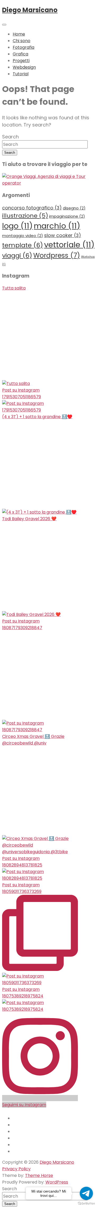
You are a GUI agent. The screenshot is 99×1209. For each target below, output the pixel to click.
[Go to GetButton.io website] (86, 1203)
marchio (57, 225)
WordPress (56, 1182)
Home (19, 34)
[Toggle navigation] (4, 24)
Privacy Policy (16, 1169)
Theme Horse (39, 1175)
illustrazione (25, 216)
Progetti (21, 61)
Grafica (20, 54)
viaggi (17, 255)
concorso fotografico (32, 207)
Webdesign (24, 67)
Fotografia (23, 47)
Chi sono (21, 41)
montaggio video (22, 235)
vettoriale (69, 244)
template (22, 245)
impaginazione (67, 216)
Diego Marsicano (30, 10)
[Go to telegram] (86, 1193)
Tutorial (21, 74)
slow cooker (62, 235)
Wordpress (56, 255)
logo (17, 225)
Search (10, 136)
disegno (74, 208)
